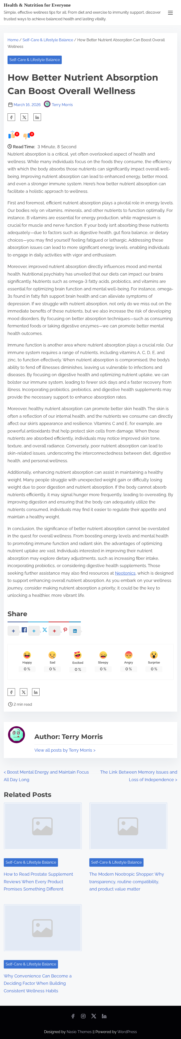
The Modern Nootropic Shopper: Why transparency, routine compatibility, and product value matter (126, 881)
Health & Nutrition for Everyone (37, 5)
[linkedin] (104, 1017)
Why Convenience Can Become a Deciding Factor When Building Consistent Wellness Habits (38, 983)
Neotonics (125, 573)
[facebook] (11, 117)
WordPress (127, 1032)
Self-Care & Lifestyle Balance (48, 40)
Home (13, 40)
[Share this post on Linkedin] (37, 117)
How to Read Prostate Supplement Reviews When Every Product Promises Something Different (38, 881)
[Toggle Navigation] (170, 12)
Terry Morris (62, 105)
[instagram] (83, 1017)
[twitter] (24, 117)
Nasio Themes (80, 1032)
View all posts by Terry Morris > (64, 750)
